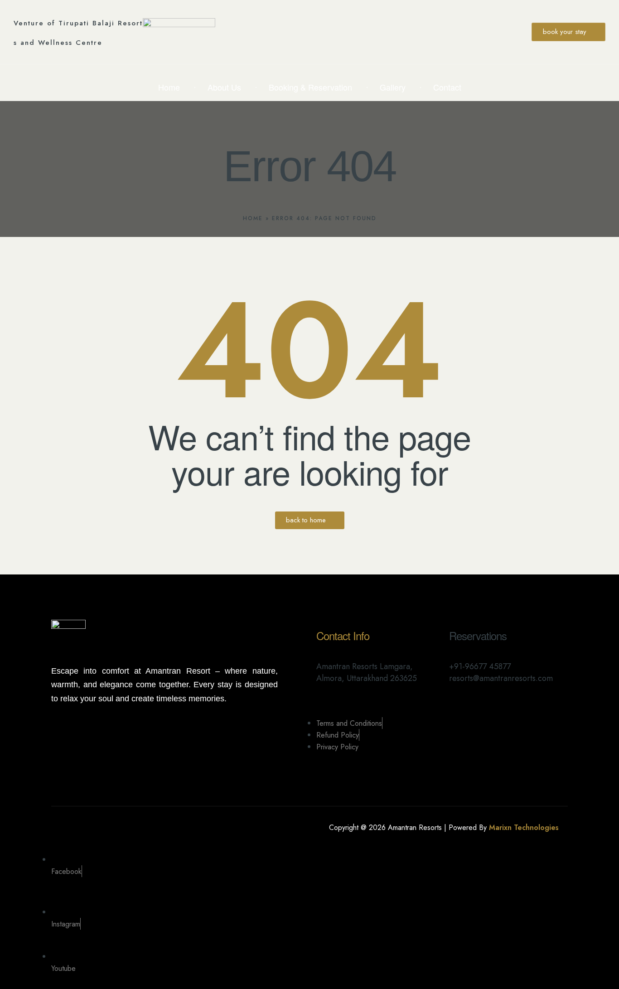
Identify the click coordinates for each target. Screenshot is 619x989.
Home (253, 218)
